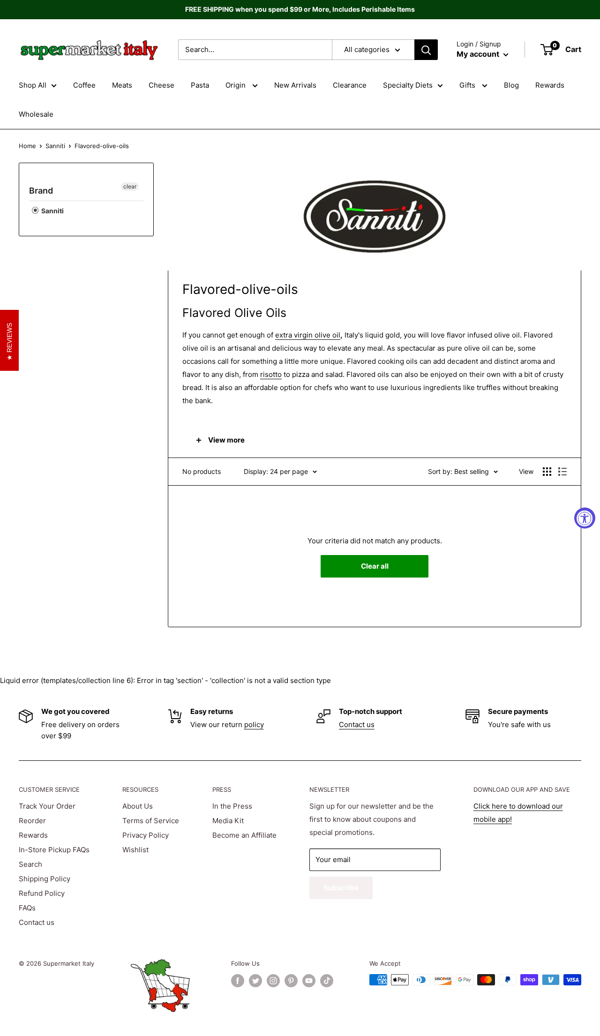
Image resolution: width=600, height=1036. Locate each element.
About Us (137, 806)
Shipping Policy (44, 878)
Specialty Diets (408, 85)
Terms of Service (150, 820)
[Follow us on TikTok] (326, 980)
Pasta (200, 85)
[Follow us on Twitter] (255, 980)
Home (27, 146)
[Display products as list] (562, 471)
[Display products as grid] (547, 471)
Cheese (161, 85)
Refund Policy (42, 893)
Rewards (549, 85)
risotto (271, 374)
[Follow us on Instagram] (273, 980)
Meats (122, 85)
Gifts (468, 85)
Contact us (357, 724)
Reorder (32, 820)
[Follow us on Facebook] (237, 980)
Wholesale (36, 114)
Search (30, 864)
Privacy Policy (145, 835)
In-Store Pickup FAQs (54, 849)
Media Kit (228, 820)
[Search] (426, 49)
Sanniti (55, 146)
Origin (236, 85)
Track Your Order (47, 806)
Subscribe (341, 887)
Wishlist (135, 849)
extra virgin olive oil (307, 334)
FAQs (27, 907)
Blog (511, 85)
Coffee (84, 85)
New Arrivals (295, 85)
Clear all (375, 566)
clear (129, 186)
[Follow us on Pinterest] (291, 980)
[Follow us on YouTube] (308, 980)
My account (479, 54)
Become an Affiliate (244, 835)
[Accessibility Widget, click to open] (584, 518)
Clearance (350, 85)
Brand (41, 190)
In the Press (232, 806)
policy (254, 724)
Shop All (32, 85)
